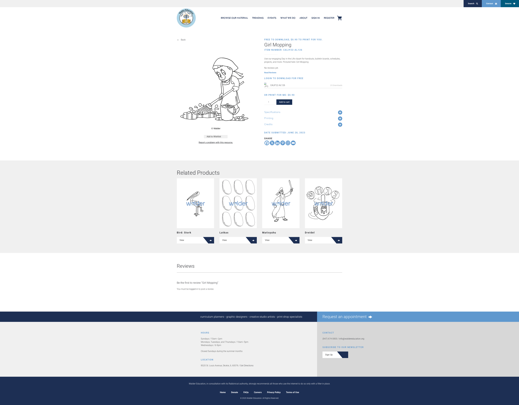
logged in (193, 289)
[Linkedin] (277, 143)
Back (183, 39)
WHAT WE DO (287, 18)
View (181, 240)
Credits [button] (268, 124)
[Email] (293, 143)
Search (471, 3)
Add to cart (284, 102)
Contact (489, 3)
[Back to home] (186, 18)
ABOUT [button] (303, 18)
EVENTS (272, 18)
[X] (272, 143)
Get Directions (246, 365)
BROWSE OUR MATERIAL (234, 18)
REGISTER (329, 18)
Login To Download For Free (283, 78)
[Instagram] (288, 143)
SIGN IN (315, 18)
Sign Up (329, 354)
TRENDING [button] (258, 18)
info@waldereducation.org (351, 338)
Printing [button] (268, 118)
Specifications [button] (272, 112)
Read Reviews (270, 72)
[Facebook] (267, 143)
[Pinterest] (282, 143)
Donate (508, 3)
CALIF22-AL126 (277, 85)
